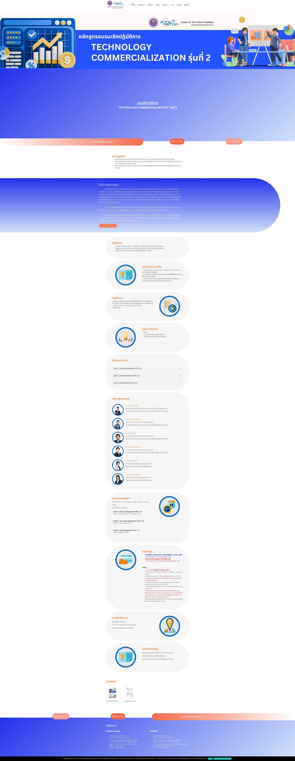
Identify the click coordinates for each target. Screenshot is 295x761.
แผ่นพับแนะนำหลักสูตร (112, 701)
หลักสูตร (150, 5)
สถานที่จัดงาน (234, 141)
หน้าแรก (133, 5)
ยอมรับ (210, 758)
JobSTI (158, 5)
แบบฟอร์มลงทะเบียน (130, 701)
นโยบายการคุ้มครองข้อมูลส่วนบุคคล (222, 758)
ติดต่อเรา (186, 5)
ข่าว (172, 5)
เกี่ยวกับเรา (179, 5)
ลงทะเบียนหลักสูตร (103, 141)
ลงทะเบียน (164, 5)
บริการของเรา (140, 5)
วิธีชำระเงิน (177, 141)
